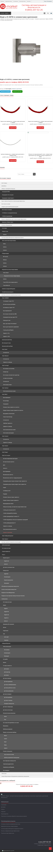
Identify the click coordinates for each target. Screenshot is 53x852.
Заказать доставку (17, 91)
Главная (2, 19)
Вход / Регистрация (48, 1)
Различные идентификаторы (7, 833)
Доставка (3, 807)
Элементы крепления (40, 19)
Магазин (2, 1)
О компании (15, 1)
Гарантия (3, 811)
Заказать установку (5, 91)
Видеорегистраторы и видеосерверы (9, 826)
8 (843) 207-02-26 (34, 9)
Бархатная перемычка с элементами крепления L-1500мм (13, 122)
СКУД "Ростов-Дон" (29, 19)
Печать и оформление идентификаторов (10, 830)
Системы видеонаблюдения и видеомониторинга (12, 828)
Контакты (29, 1)
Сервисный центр (8, 1)
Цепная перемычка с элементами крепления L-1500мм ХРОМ (13, 155)
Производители (4, 813)
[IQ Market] (8, 6)
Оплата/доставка (22, 1)
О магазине (3, 804)
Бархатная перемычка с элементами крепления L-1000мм (40, 122)
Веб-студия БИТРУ (11, 850)
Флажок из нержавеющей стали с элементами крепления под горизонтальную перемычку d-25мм (40, 155)
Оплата (2, 809)
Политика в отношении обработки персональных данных (14, 816)
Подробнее (12, 127)
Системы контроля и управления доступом (15, 19)
